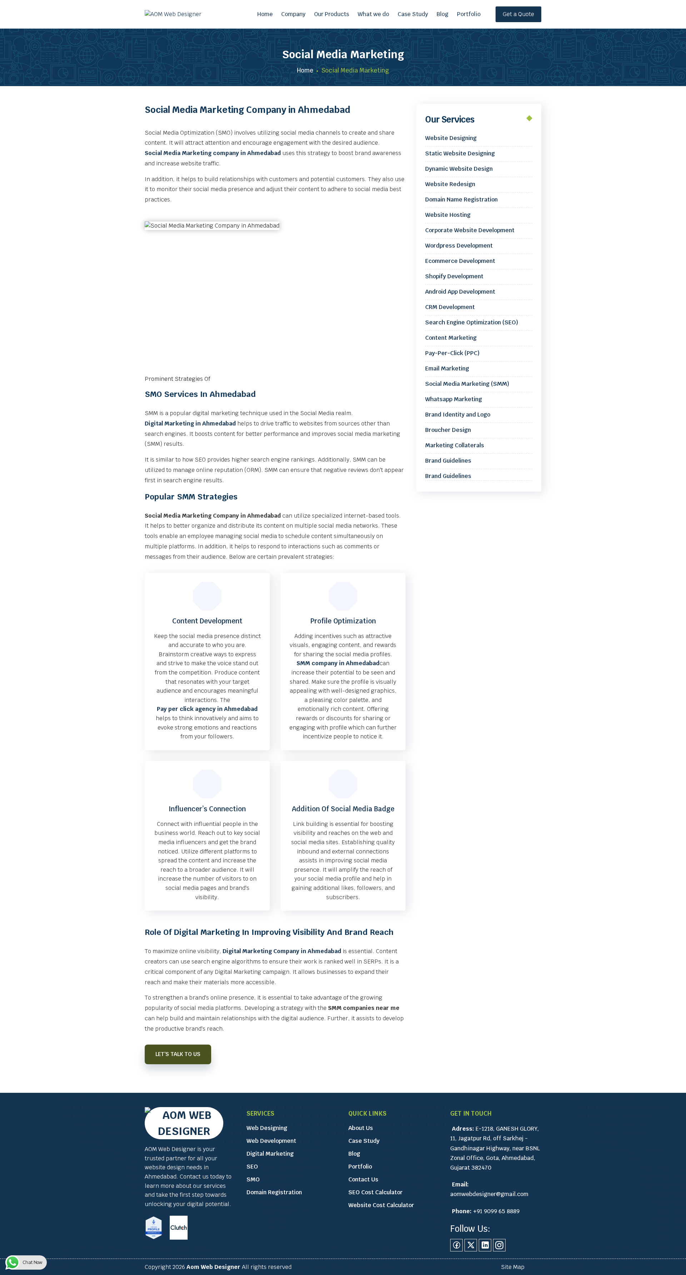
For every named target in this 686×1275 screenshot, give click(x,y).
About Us (360, 1128)
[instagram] (499, 1245)
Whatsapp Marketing (453, 399)
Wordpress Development (459, 245)
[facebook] (456, 1245)
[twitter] (470, 1245)
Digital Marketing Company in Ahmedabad (282, 951)
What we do (373, 14)
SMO (253, 1179)
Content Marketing (451, 338)
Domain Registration (274, 1192)
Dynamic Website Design (459, 169)
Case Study (413, 14)
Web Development (271, 1141)
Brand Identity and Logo (457, 414)
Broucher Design (448, 430)
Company (293, 14)
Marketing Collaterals (454, 445)
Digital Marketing (270, 1153)
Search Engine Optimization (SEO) (471, 322)
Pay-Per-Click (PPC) (452, 353)
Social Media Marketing (343, 54)
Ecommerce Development (460, 261)
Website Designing (451, 138)
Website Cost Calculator (381, 1205)
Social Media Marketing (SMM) (467, 384)
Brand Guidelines (448, 460)
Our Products (331, 14)
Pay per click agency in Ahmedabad (207, 709)
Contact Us (363, 1179)
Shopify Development (454, 276)
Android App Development (460, 291)
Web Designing (267, 1128)
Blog (442, 14)
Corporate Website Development (469, 230)
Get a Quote (518, 14)
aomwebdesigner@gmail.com (489, 1194)
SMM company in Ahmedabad (338, 663)
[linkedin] (485, 1245)
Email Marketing (447, 368)
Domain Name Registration (461, 199)
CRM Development (450, 307)
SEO (252, 1166)
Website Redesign (450, 184)
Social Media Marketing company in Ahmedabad (213, 153)
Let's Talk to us (177, 1054)
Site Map (513, 1267)
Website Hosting (448, 215)
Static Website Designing (460, 153)
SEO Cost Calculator (375, 1192)
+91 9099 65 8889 (496, 1211)
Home (265, 14)
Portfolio (469, 14)
